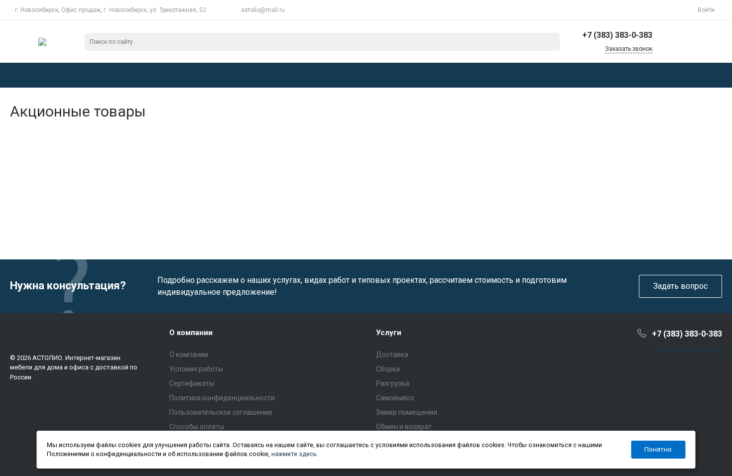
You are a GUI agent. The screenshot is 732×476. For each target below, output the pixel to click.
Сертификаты (191, 383)
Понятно (658, 449)
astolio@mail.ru (263, 9)
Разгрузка (392, 383)
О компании (191, 332)
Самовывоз (395, 398)
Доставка (392, 354)
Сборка (388, 369)
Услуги (388, 332)
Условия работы (196, 369)
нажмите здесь (294, 454)
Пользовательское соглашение (220, 412)
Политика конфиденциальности (222, 398)
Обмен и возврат (404, 427)
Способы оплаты (196, 427)
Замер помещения (406, 412)
